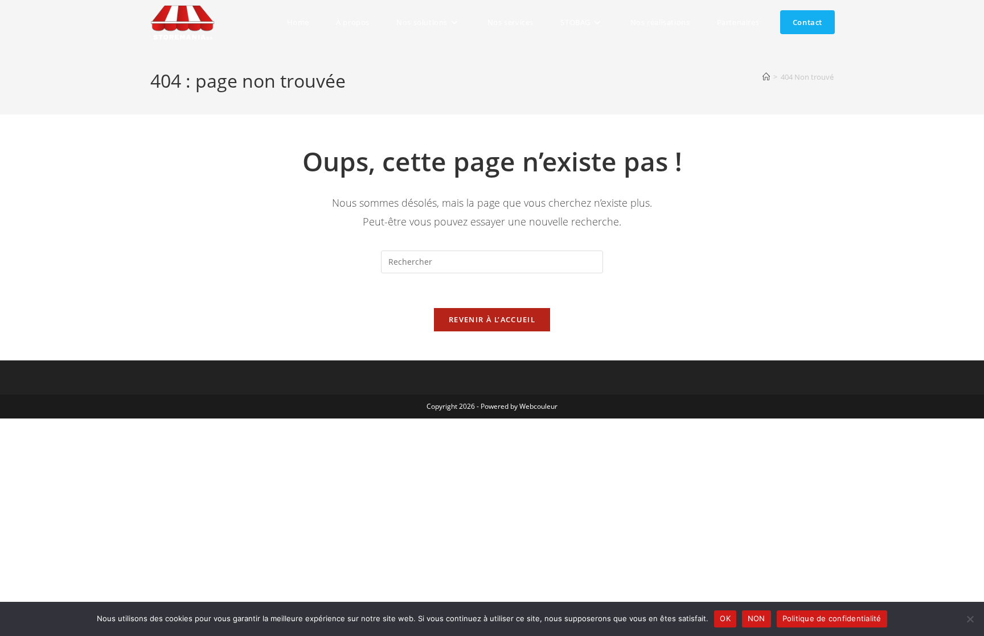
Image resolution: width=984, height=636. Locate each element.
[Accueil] (766, 77)
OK (725, 618)
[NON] (969, 619)
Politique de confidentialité (832, 618)
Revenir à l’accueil (492, 319)
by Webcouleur (533, 406)
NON (756, 618)
